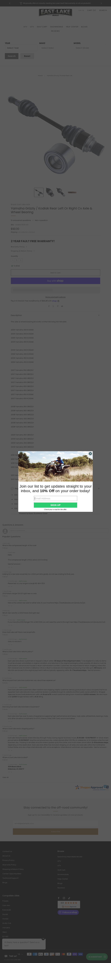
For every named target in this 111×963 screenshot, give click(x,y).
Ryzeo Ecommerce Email (38, 513)
